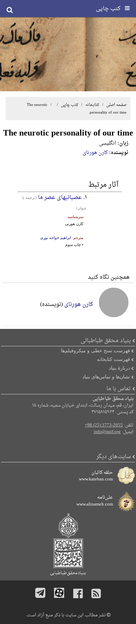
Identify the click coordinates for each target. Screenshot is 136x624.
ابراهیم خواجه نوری (55, 238)
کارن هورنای (95, 152)
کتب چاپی (69, 105)
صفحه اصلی (116, 105)
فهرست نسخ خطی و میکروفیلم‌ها (95, 350)
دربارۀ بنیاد (119, 368)
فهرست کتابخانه (113, 359)
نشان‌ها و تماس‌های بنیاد (106, 376)
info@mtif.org (107, 432)
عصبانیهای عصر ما (60, 197)
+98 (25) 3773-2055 (104, 425)
